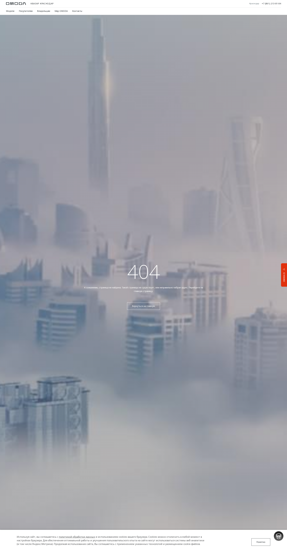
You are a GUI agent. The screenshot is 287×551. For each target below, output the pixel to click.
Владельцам (43, 11)
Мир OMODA (61, 11)
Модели (10, 11)
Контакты (77, 11)
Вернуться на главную (143, 306)
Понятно (260, 542)
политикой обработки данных (77, 536)
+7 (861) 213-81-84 (271, 4)
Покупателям (26, 11)
